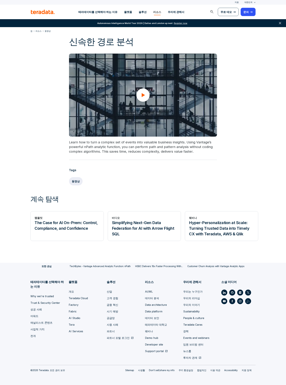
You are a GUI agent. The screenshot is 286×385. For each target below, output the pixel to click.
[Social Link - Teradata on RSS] (248, 301)
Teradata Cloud (78, 298)
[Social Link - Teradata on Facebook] (232, 301)
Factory (73, 304)
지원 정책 (247, 370)
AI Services (76, 331)
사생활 (141, 370)
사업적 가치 (37, 329)
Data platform (153, 311)
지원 (237, 2)
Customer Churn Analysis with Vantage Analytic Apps (215, 266)
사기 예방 (112, 311)
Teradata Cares (192, 324)
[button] (143, 95)
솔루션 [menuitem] (143, 12)
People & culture (193, 318)
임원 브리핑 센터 (193, 344)
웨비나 (149, 331)
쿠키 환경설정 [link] (186, 370)
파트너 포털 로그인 (118, 338)
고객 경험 (112, 298)
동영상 (76, 181)
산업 (109, 291)
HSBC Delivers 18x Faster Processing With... (159, 266)
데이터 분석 (152, 298)
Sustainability (191, 311)
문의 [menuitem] (246, 12)
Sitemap (129, 370)
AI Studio (74, 318)
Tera (71, 324)
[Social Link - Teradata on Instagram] (240, 301)
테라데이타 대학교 (156, 324)
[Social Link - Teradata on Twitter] (248, 293)
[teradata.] (42, 12)
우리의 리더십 (191, 298)
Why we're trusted (42, 296)
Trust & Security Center (45, 302)
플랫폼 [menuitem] (128, 12)
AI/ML (149, 291)
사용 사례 (112, 324)
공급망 (111, 318)
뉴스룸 (187, 351)
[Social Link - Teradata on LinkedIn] (224, 293)
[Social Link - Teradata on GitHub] (232, 293)
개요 (71, 291)
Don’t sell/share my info (162, 370)
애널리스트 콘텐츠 (41, 322)
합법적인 (201, 370)
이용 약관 (215, 370)
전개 (33, 336)
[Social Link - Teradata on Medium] (240, 293)
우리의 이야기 (191, 304)
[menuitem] (212, 12)
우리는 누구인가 (193, 291)
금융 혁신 (112, 304)
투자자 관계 (190, 357)
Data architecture (156, 304)
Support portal (154, 351)
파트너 (111, 331)
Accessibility (231, 370)
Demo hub (151, 338)
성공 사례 (36, 309)
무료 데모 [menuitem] (226, 12)
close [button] (280, 23)
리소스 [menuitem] (157, 12)
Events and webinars (196, 338)
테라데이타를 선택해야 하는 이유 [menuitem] (98, 12)
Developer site (154, 344)
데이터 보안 (152, 318)
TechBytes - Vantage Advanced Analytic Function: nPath (100, 266)
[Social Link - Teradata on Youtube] (224, 301)
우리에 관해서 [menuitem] (176, 12)
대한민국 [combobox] (248, 2)
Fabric (73, 311)
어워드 (34, 316)
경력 (186, 331)
